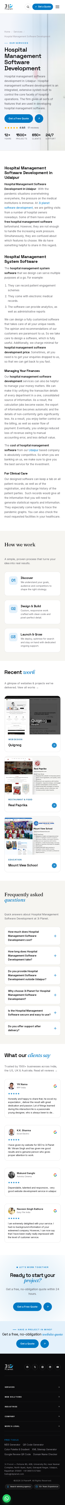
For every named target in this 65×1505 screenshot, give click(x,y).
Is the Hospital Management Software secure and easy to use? (29, 1012)
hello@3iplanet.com (14, 1474)
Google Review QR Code (17, 1454)
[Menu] (57, 6)
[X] (35, 1367)
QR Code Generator (33, 1444)
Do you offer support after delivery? (24, 1028)
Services (18, 31)
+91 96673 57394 (32, 1470)
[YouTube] (58, 1367)
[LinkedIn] (50, 1367)
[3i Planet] (8, 7)
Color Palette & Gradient (17, 1449)
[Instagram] (42, 1367)
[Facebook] (27, 1367)
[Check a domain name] (28, 7)
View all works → (28, 687)
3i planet (44, 203)
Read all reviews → (45, 1070)
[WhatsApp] (7, 1498)
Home (7, 31)
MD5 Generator (12, 1444)
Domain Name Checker (45, 1454)
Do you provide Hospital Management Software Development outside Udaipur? (27, 975)
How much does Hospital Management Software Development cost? (23, 935)
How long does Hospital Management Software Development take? (22, 955)
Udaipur (33, 450)
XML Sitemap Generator (44, 1449)
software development (18, 207)
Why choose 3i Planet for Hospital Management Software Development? (29, 995)
